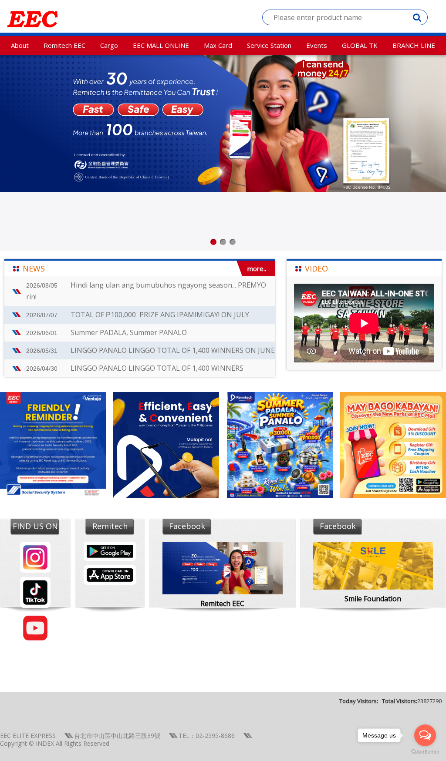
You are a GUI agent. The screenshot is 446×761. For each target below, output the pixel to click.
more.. (256, 268)
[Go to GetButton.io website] (425, 752)
